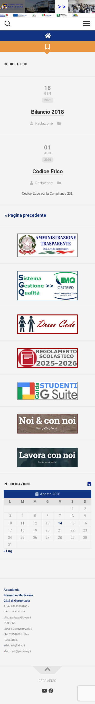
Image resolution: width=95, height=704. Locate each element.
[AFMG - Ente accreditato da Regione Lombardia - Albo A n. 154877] (47, 35)
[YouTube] (44, 690)
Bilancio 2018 (47, 112)
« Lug (8, 551)
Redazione (44, 123)
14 (60, 523)
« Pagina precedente (25, 215)
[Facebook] (50, 690)
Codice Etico (47, 171)
